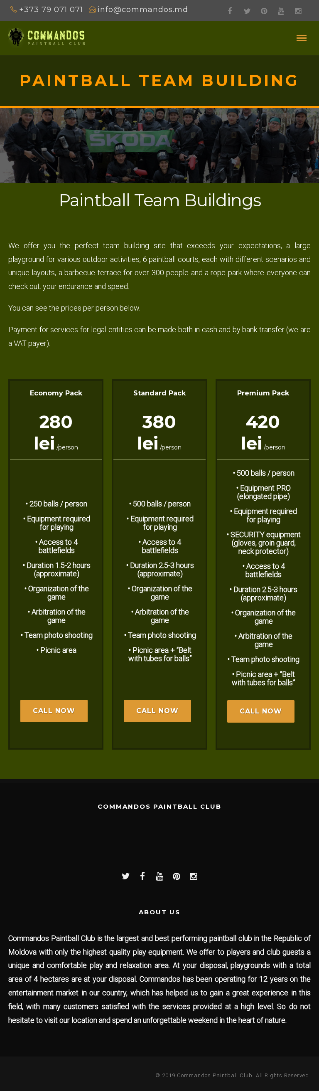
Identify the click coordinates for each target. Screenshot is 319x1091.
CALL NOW (54, 711)
